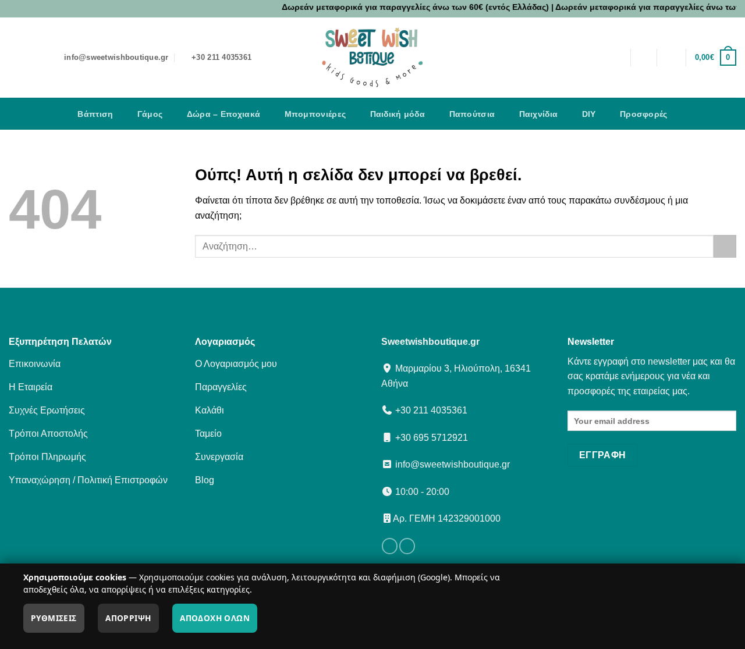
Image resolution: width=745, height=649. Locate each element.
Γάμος (149, 114)
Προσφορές (644, 114)
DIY (589, 114)
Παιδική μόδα (397, 114)
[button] (671, 57)
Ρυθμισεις (54, 617)
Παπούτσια (472, 114)
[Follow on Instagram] (407, 546)
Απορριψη (128, 617)
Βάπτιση (95, 114)
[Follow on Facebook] (390, 546)
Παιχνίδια (538, 114)
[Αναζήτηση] (643, 58)
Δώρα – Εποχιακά (223, 114)
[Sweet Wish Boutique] (372, 57)
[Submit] (725, 246)
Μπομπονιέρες (315, 114)
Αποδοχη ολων (215, 617)
